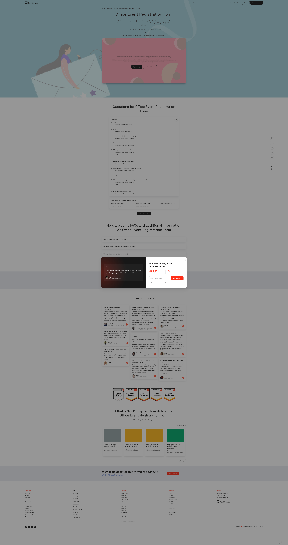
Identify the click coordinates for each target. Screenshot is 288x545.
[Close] (184, 260)
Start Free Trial (177, 278)
